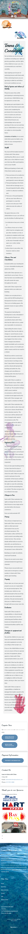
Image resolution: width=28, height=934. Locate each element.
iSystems (15, 920)
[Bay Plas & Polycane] (14, 816)
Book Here (3, 886)
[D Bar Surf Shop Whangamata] (14, 827)
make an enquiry (20, 729)
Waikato (20, 869)
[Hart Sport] (13, 806)
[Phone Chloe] (12, 17)
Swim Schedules (4, 889)
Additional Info (4, 899)
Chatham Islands (5, 871)
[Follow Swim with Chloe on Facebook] (15, 17)
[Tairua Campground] (10, 798)
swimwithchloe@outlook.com (14, 779)
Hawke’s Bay (15, 869)
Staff (2, 896)
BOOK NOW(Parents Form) (9, 745)
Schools (3, 893)
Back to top (13, 927)
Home (2, 883)
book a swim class (8, 729)
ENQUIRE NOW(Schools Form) (9, 737)
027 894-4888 (10, 782)
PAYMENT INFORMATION (12, 760)
